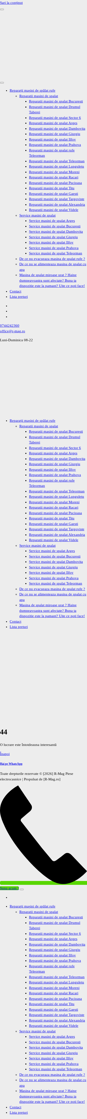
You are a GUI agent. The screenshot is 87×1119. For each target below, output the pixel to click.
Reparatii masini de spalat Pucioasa (55, 183)
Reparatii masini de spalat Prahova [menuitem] (55, 960)
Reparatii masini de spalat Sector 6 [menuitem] (55, 933)
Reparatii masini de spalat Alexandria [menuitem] (57, 1020)
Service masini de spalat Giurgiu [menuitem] (53, 1053)
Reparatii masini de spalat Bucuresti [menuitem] (56, 917)
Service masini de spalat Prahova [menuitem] (54, 1064)
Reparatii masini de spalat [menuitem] (38, 912)
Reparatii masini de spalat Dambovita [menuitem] (57, 944)
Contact (15, 291)
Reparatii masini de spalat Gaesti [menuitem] (53, 1009)
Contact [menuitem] (15, 1107)
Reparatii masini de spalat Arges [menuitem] (53, 939)
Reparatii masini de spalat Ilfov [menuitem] (52, 955)
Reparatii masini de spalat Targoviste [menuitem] (56, 1015)
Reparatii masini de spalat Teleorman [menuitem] (57, 977)
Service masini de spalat (37, 215)
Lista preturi (19, 297)
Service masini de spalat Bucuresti (54, 226)
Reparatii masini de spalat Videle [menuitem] (53, 1026)
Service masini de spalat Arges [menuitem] (52, 1036)
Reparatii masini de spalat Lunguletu (56, 166)
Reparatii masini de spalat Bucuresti (56, 101)
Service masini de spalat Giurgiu (53, 237)
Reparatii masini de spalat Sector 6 (55, 118)
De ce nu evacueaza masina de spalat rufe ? (52, 259)
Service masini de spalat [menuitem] (37, 1031)
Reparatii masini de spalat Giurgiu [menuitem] (54, 950)
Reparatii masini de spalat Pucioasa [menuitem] (55, 999)
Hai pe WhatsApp (11, 763)
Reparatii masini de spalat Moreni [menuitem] (54, 988)
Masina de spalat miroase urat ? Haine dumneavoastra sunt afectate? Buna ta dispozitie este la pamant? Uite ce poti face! (52, 280)
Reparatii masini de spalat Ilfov (52, 139)
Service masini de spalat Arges (52, 221)
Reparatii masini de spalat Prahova (55, 145)
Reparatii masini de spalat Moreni (54, 172)
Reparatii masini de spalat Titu (51, 188)
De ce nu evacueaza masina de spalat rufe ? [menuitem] (52, 1075)
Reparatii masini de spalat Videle (53, 210)
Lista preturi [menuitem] (19, 1112)
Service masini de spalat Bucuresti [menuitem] (54, 1042)
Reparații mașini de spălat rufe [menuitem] (32, 906)
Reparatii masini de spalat (38, 96)
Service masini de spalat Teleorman (55, 253)
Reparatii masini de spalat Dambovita (57, 128)
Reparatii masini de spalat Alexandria (57, 204)
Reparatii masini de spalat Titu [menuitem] (51, 1004)
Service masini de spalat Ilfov (51, 242)
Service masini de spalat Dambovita (56, 231)
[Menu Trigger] (22, 889)
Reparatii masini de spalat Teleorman (57, 161)
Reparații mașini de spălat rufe (32, 90)
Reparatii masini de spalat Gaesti (53, 194)
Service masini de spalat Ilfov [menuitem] (51, 1058)
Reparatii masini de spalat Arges (53, 123)
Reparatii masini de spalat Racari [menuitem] (53, 993)
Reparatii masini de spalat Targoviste (56, 199)
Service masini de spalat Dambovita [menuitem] (56, 1047)
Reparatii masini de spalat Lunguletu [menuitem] (56, 982)
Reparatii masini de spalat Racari (53, 177)
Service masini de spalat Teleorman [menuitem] (55, 1069)
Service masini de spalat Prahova (54, 248)
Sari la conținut (11, 3)
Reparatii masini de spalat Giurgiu (54, 134)
